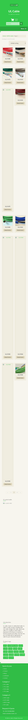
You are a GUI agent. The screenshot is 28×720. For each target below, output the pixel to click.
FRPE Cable (6, 698)
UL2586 (15, 648)
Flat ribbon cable (13, 645)
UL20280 (11, 654)
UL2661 (5, 651)
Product (6, 671)
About (5, 673)
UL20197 (10, 651)
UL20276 (21, 651)
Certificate (6, 675)
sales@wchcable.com (11, 713)
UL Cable (14, 11)
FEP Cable (6, 704)
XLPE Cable (6, 700)
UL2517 (21, 645)
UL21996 (6, 657)
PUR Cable (6, 689)
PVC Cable (6, 684)
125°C (5, 645)
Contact (6, 678)
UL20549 (17, 654)
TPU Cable (6, 686)
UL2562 (5, 648)
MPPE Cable (10, 36)
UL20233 (16, 651)
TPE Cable (6, 691)
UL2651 (20, 648)
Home (4, 36)
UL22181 (11, 657)
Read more (8, 62)
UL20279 (6, 654)
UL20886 (22, 654)
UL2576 (10, 648)
